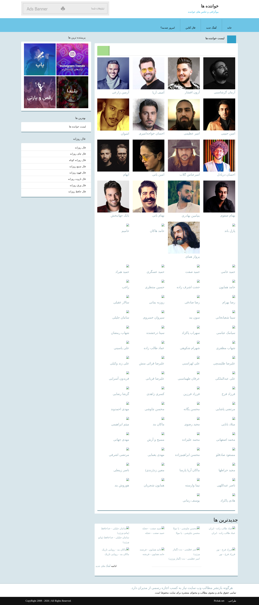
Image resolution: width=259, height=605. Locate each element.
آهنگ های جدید (102, 566)
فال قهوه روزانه (77, 172)
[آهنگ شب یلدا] (72, 92)
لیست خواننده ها (214, 38)
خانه (229, 27)
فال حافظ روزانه (77, 191)
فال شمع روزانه (77, 166)
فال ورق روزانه (78, 185)
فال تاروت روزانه (77, 179)
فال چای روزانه (78, 153)
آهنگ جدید (211, 27)
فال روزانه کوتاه (77, 160)
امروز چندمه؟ (168, 27)
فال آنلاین (190, 27)
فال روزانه (80, 147)
